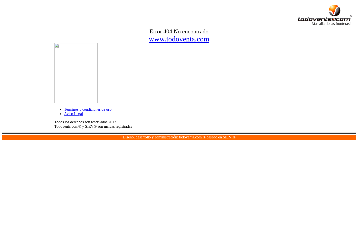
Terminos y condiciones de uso (88, 109)
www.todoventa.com (179, 39)
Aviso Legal (73, 114)
